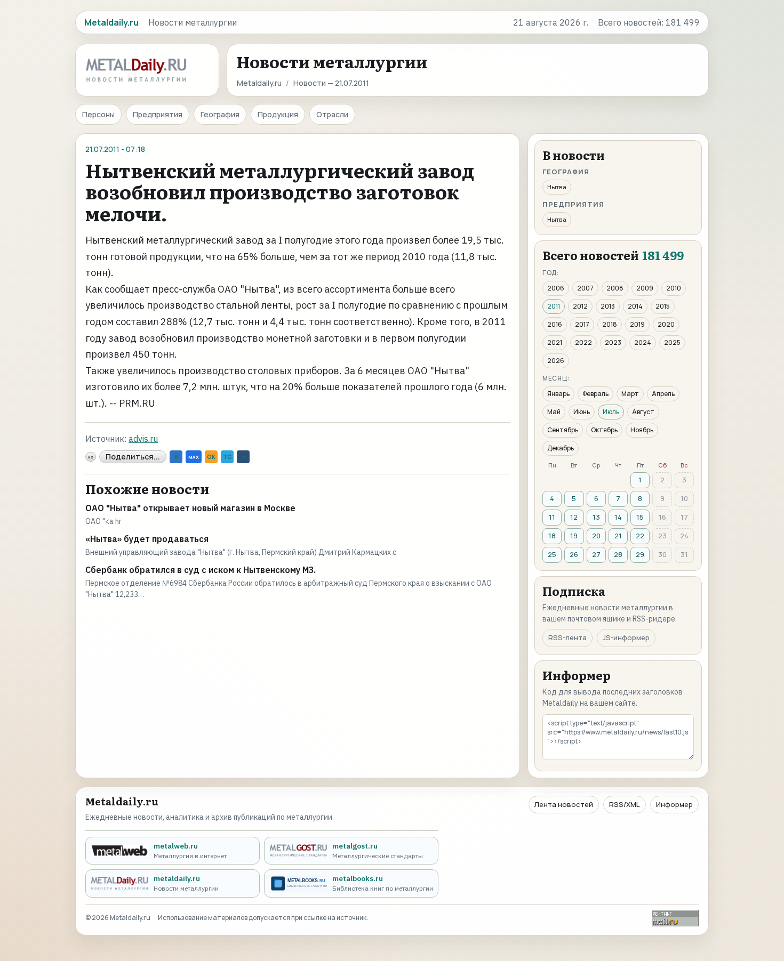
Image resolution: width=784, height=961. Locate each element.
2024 (642, 342)
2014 (635, 306)
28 (618, 554)
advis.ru (143, 438)
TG (227, 457)
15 (640, 517)
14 (618, 517)
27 (596, 554)
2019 (637, 324)
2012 (580, 306)
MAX (193, 457)
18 (552, 535)
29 (640, 554)
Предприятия (157, 114)
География (220, 114)
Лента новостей (563, 804)
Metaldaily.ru (259, 83)
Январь (558, 393)
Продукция (278, 114)
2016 (554, 324)
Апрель (663, 393)
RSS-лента (567, 637)
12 (574, 517)
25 (552, 554)
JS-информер (626, 637)
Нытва (556, 187)
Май (554, 411)
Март (630, 393)
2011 (553, 306)
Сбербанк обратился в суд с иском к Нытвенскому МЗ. (200, 569)
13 (596, 517)
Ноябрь (641, 429)
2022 (583, 342)
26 (574, 554)
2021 (554, 342)
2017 (582, 324)
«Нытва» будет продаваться (147, 539)
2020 (666, 324)
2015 (662, 306)
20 (596, 535)
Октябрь (604, 429)
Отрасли (332, 114)
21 (618, 535)
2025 (672, 342)
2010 (673, 288)
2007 (585, 288)
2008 (614, 288)
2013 (608, 306)
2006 (555, 288)
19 (574, 535)
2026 (555, 360)
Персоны (98, 114)
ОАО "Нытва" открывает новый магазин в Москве (190, 508)
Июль (611, 411)
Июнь (581, 411)
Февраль (595, 393)
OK (211, 457)
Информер (674, 804)
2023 (613, 342)
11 (552, 517)
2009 (644, 288)
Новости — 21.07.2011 (331, 83)
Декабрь (560, 448)
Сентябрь (562, 429)
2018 (609, 324)
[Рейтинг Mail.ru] (675, 918)
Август (643, 411)
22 (640, 535)
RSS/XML (624, 804)
